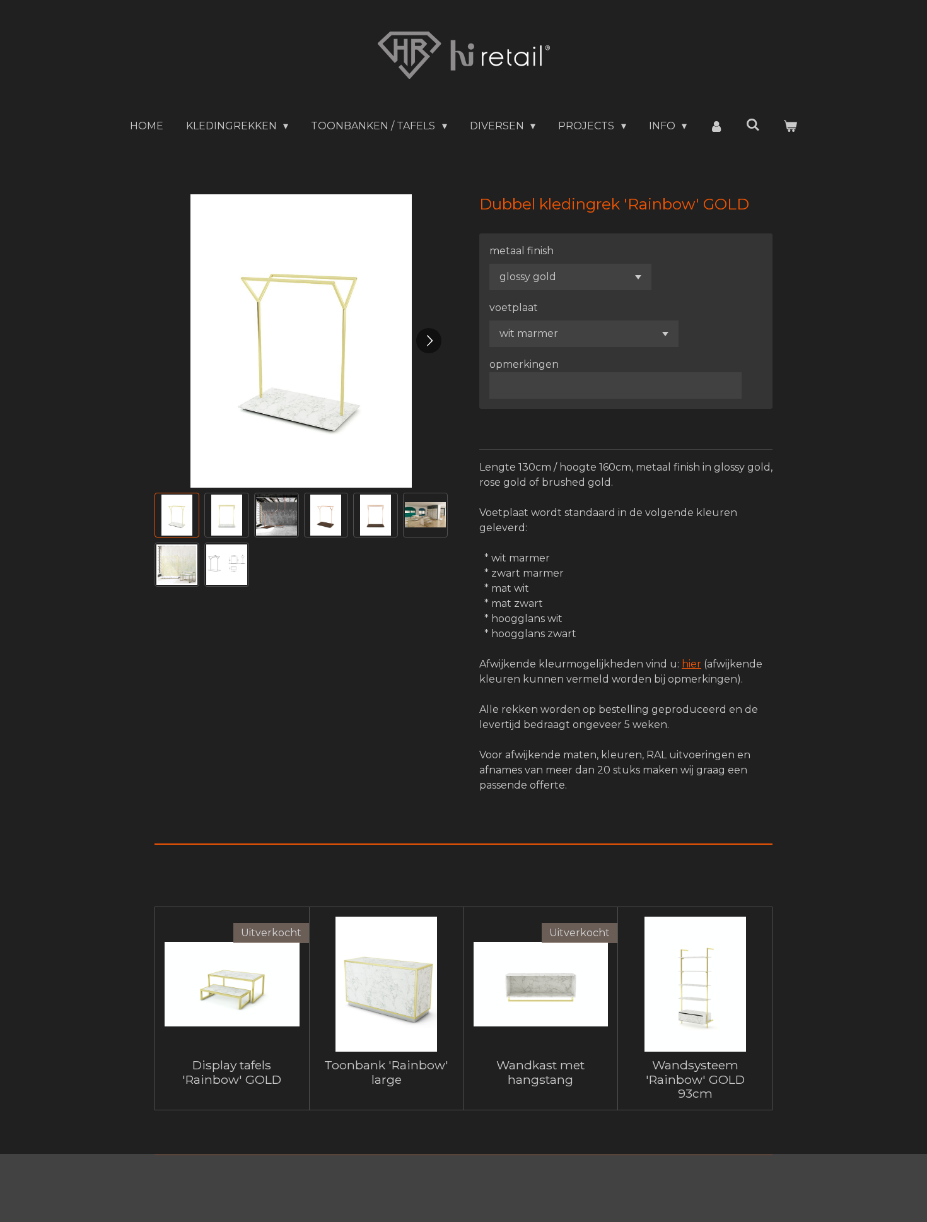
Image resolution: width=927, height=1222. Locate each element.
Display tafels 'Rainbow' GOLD (231, 1072)
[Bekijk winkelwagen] (790, 126)
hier (691, 664)
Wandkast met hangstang (540, 1072)
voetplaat (513, 308)
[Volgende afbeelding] (428, 340)
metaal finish (521, 251)
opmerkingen (524, 364)
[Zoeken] (753, 124)
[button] (176, 515)
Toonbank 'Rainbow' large (386, 1072)
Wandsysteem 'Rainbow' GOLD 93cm (695, 1079)
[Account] (716, 126)
